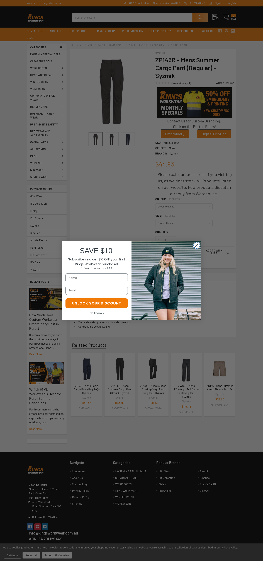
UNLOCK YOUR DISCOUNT (96, 303)
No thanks (97, 313)
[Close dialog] (197, 245)
